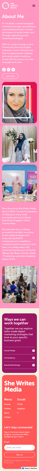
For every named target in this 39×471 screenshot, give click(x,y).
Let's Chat (10, 76)
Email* (7, 442)
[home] (10, 5)
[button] (34, 6)
